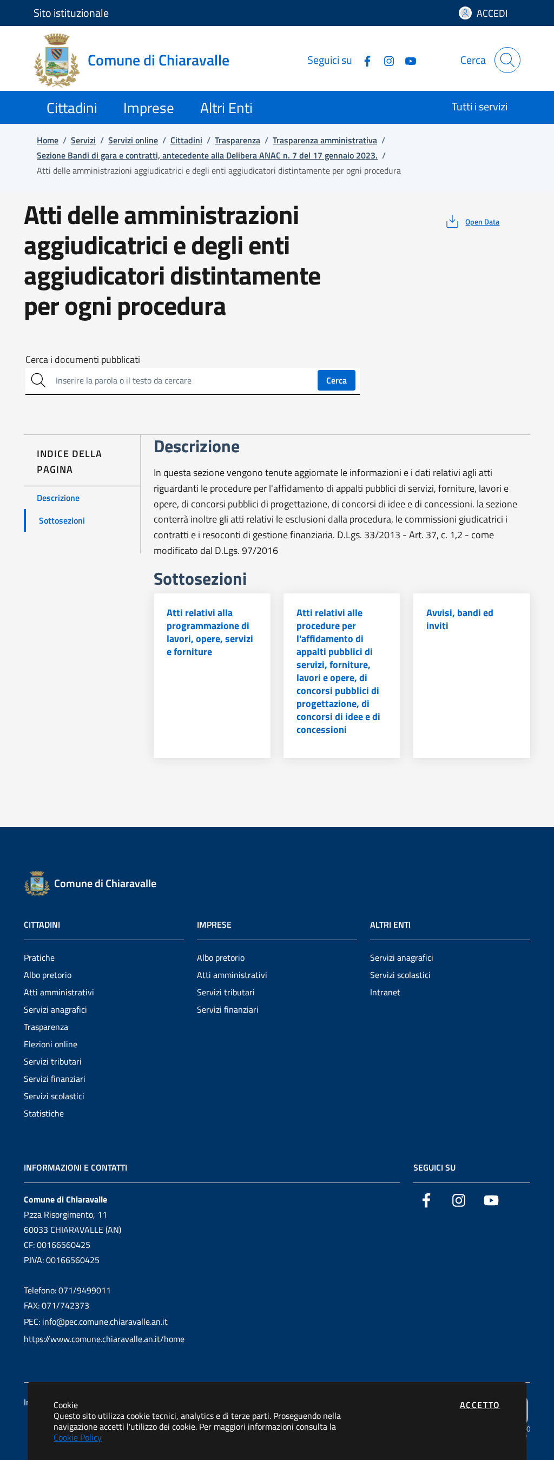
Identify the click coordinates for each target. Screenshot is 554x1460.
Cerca (336, 380)
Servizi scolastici (54, 1095)
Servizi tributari (53, 1061)
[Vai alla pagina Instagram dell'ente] (384, 59)
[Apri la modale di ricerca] (507, 60)
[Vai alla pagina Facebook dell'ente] (363, 59)
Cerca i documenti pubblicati (82, 359)
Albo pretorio (47, 974)
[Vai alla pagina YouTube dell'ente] (406, 59)
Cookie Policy (78, 1437)
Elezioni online (50, 1044)
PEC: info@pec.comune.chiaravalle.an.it (96, 1321)
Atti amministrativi (59, 992)
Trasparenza (46, 1026)
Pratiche (39, 957)
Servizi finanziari (54, 1078)
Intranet (385, 992)
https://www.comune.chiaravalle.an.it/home (104, 1338)
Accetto (480, 1404)
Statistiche (44, 1113)
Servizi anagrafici (55, 1009)
